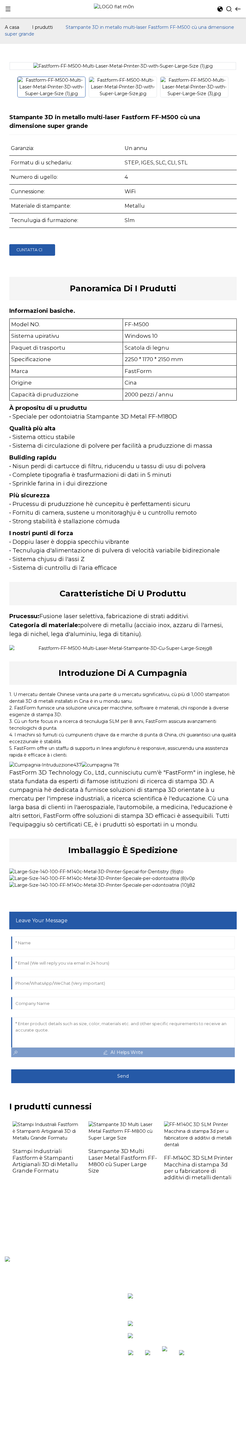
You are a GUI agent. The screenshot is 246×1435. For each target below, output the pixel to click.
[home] (114, 6)
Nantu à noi (20, 1319)
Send (123, 1076)
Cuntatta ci (29, 249)
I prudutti (42, 27)
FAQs (11, 1330)
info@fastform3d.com (168, 1337)
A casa (12, 27)
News (12, 1308)
